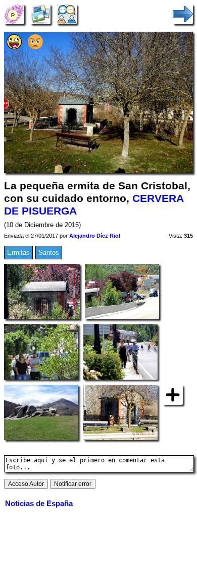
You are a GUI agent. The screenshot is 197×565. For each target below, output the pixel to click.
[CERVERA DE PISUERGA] (14, 14)
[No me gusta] (35, 47)
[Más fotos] (173, 394)
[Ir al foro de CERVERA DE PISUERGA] (67, 14)
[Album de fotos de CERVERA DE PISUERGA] (40, 14)
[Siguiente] (183, 14)
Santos (48, 252)
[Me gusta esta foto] (14, 47)
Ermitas (18, 252)
